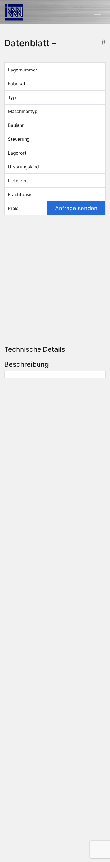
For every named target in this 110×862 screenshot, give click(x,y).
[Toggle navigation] (97, 12)
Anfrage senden (76, 208)
